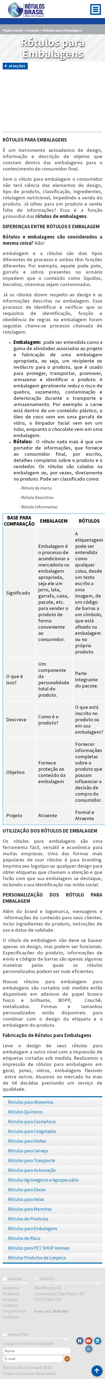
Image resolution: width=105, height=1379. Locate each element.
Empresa (11, 1287)
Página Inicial (13, 30)
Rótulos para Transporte (31, 1160)
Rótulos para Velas (26, 1199)
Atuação (32, 30)
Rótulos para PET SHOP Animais (38, 1248)
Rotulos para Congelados (32, 1131)
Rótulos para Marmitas (30, 1209)
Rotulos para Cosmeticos (32, 1122)
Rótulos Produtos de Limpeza (37, 1258)
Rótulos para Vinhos (27, 1141)
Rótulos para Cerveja (28, 1151)
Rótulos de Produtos (28, 1219)
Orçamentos (14, 1311)
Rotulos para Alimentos (30, 1102)
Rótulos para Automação (32, 1170)
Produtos (11, 1293)
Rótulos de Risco (24, 1238)
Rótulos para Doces (27, 1190)
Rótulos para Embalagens (32, 1229)
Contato (10, 1317)
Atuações (17, 66)
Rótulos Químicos (25, 1112)
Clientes (10, 1305)
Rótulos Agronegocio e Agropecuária (43, 1180)
